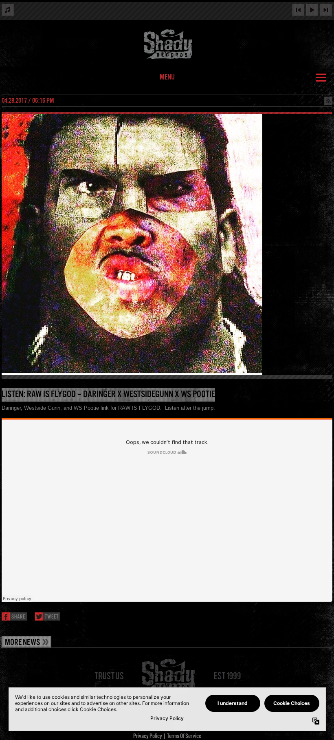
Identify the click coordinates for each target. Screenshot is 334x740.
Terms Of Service (184, 736)
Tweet (52, 617)
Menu (167, 77)
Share (18, 617)
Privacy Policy (147, 736)
